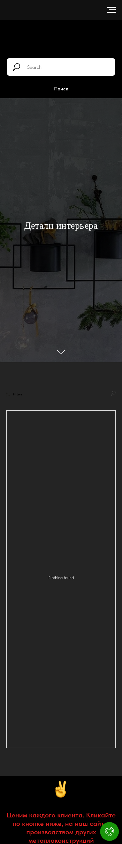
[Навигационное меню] (111, 10)
